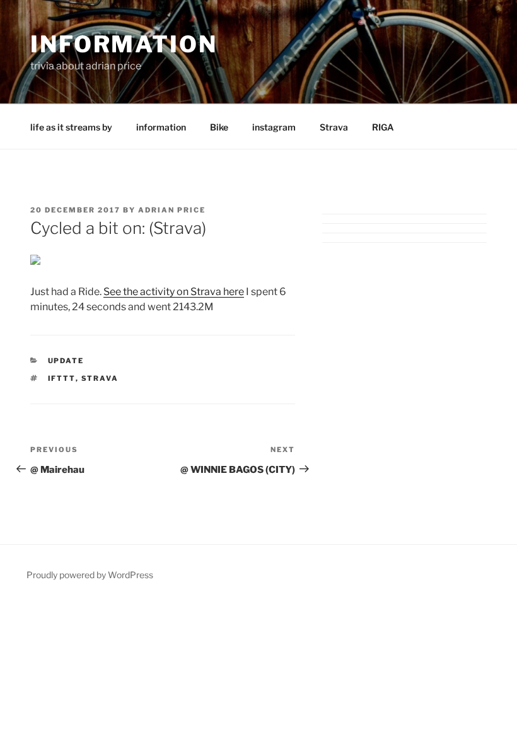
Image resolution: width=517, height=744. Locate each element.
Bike (219, 127)
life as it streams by (71, 127)
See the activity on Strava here (173, 292)
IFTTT (62, 378)
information (124, 44)
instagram (274, 127)
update (66, 360)
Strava (334, 127)
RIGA (383, 127)
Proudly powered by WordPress (89, 574)
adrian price (172, 210)
